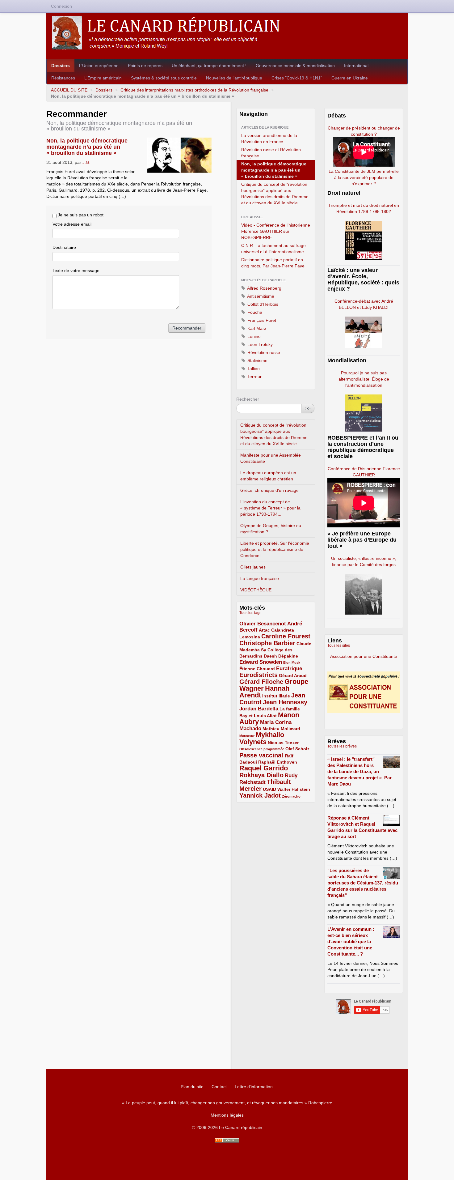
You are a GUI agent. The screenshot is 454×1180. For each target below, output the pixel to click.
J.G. (86, 162)
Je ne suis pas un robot (80, 214)
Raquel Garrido (263, 768)
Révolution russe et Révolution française (271, 152)
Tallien (253, 368)
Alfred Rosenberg (263, 288)
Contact (219, 1086)
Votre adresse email (72, 224)
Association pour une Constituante (363, 656)
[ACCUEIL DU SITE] (227, 32)
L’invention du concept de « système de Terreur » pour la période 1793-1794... (270, 508)
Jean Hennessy (285, 702)
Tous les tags (250, 613)
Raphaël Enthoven (277, 762)
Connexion (61, 6)
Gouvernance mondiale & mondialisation (295, 65)
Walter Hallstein (293, 789)
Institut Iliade (276, 695)
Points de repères (145, 65)
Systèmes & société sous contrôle (164, 77)
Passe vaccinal (262, 755)
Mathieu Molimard (281, 728)
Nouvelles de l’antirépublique (234, 77)
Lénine (253, 336)
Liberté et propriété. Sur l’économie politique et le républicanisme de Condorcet (274, 549)
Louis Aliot (265, 715)
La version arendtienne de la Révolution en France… (269, 138)
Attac (264, 630)
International (356, 65)
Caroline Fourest (285, 636)
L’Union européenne (99, 65)
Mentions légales (227, 1115)
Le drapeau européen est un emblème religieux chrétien (268, 475)
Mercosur (246, 736)
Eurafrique (289, 668)
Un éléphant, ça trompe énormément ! (209, 65)
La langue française (259, 578)
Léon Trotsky (259, 344)
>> (307, 408)
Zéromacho (291, 796)
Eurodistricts (258, 674)
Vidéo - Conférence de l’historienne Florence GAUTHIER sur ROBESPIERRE (275, 231)
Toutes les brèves (342, 746)
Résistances (63, 77)
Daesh (270, 656)
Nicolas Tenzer (283, 742)
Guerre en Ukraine (349, 77)
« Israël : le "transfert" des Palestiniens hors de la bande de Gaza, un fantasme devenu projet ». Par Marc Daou (359, 771)
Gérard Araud (293, 675)
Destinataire (64, 247)
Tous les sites (338, 645)
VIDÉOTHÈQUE (255, 589)
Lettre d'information (254, 1086)
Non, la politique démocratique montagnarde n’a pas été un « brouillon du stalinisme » (87, 147)
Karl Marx (256, 328)
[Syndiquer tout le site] (227, 1140)
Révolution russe (263, 352)
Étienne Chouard (257, 668)
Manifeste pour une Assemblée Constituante (270, 458)
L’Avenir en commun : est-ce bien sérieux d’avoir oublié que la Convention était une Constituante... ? (350, 941)
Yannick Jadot (260, 795)
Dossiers (60, 65)
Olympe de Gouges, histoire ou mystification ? (270, 528)
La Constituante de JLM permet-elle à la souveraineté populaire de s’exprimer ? (364, 177)
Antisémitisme (260, 296)
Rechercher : (249, 399)
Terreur (254, 376)
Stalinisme (256, 360)
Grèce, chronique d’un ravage (269, 490)
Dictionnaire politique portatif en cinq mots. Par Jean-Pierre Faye (273, 262)
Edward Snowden (260, 662)
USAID (269, 789)
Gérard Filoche (261, 681)
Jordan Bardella (258, 709)
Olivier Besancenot (262, 624)
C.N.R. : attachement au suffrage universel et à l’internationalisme (273, 248)
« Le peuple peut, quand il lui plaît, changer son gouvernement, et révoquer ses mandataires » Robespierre (227, 1102)
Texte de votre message (76, 270)
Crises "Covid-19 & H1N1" (296, 77)
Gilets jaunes (253, 566)
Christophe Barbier (267, 643)
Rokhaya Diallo (261, 775)
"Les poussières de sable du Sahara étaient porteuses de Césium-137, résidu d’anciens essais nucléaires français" (362, 883)
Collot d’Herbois (262, 304)
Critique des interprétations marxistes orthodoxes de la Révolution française (194, 89)
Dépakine (288, 656)
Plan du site (192, 1086)
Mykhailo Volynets (261, 738)
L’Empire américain (103, 77)
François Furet (261, 320)
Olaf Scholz (297, 748)
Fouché (254, 312)
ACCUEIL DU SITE (69, 89)
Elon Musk (291, 662)
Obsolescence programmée (261, 749)
